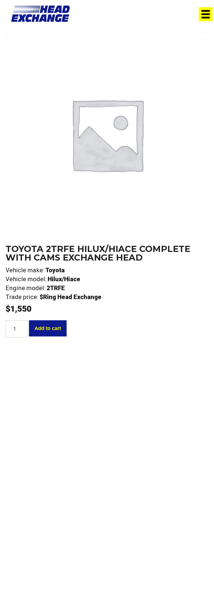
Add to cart (48, 328)
